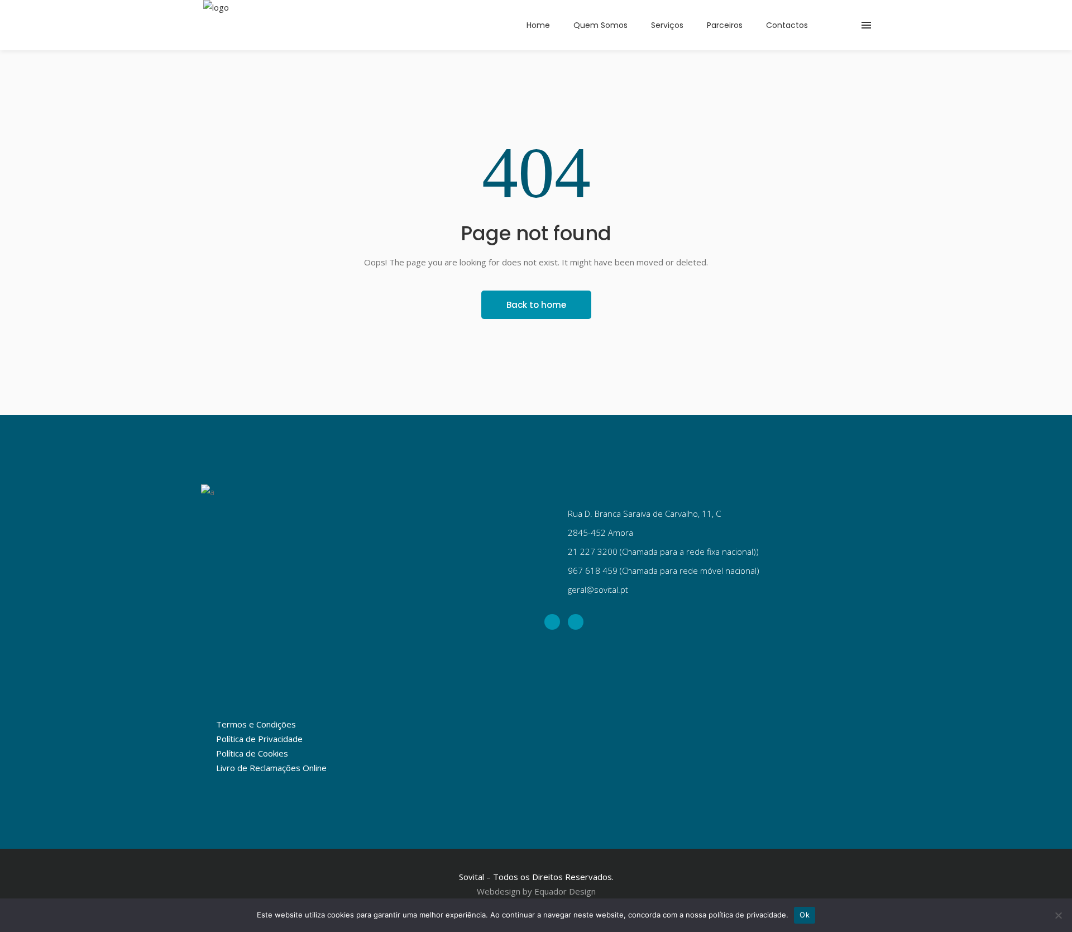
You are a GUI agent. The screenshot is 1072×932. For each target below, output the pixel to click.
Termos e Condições (256, 724)
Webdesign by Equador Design (536, 891)
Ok (805, 914)
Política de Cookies (252, 753)
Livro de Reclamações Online (271, 767)
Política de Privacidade (259, 738)
